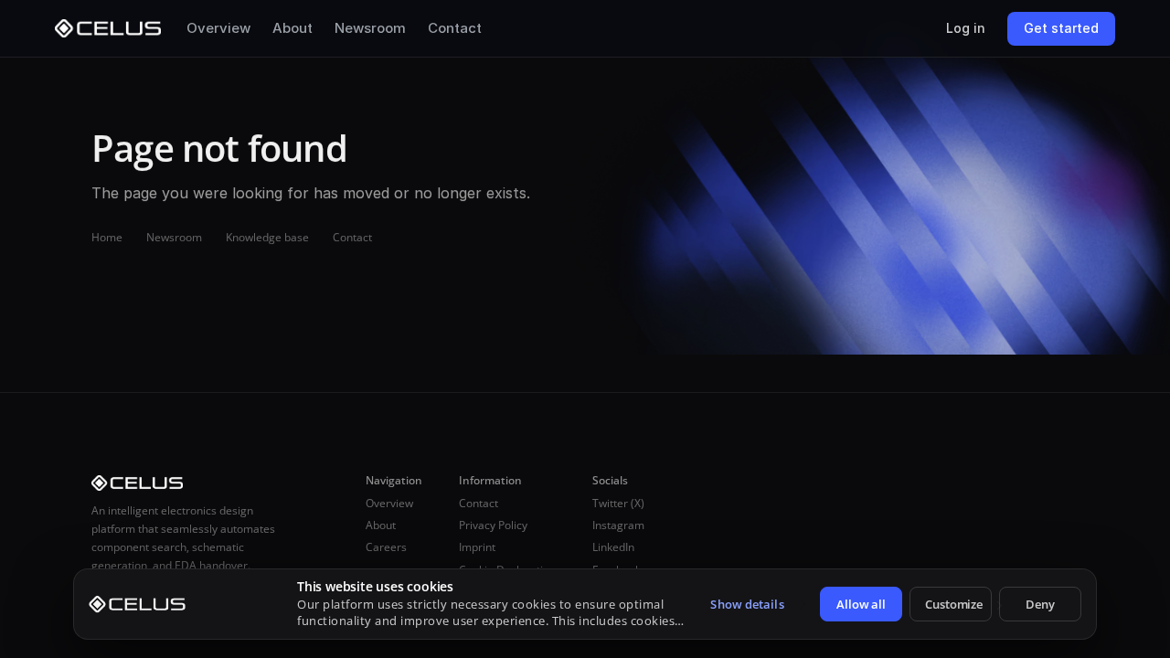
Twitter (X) (618, 503)
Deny (1040, 604)
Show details (746, 604)
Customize (954, 604)
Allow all (861, 604)
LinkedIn (613, 547)
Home (106, 237)
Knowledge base (267, 237)
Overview (218, 28)
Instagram (618, 525)
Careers (386, 547)
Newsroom (370, 28)
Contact (455, 28)
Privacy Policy (493, 525)
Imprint (477, 547)
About (292, 28)
